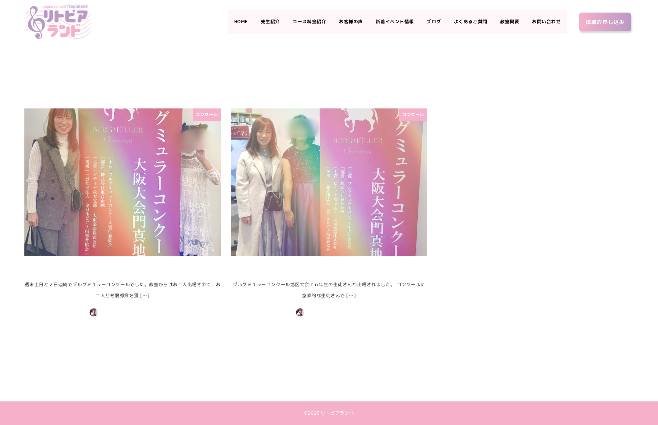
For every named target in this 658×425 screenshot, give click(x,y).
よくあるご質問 (379, 393)
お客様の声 (295, 393)
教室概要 (406, 393)
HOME (219, 393)
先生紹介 (237, 393)
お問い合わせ (431, 393)
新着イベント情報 (326, 393)
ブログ (354, 393)
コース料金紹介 (264, 393)
